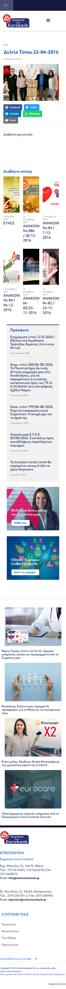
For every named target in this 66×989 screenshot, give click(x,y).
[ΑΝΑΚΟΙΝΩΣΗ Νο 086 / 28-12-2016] (31, 194)
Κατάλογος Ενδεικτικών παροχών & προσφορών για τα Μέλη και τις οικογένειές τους (31, 709)
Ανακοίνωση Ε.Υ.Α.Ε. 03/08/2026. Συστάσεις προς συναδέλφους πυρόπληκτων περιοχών (32, 440)
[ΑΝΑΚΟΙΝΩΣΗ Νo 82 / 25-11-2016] (51, 267)
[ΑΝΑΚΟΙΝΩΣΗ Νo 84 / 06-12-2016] (11, 267)
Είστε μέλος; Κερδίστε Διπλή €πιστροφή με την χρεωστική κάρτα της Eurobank (30, 763)
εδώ (29, 134)
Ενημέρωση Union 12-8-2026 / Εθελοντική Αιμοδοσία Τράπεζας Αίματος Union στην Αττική (32, 342)
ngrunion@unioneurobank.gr (27, 899)
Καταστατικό (10, 931)
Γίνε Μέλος (9, 938)
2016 (5, 45)
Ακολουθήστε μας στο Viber (15, 958)
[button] (48, 20)
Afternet (62, 984)
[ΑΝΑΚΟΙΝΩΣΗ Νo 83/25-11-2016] (31, 267)
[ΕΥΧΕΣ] (11, 194)
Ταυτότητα (9, 924)
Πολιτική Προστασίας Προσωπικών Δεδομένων (41, 974)
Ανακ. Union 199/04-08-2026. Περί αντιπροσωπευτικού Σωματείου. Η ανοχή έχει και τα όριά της (31, 412)
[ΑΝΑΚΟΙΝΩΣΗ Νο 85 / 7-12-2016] (51, 194)
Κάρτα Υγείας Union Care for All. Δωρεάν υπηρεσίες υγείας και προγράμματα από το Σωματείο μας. (30, 654)
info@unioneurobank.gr (23, 878)
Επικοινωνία (10, 944)
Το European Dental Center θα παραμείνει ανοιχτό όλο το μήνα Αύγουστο (30, 465)
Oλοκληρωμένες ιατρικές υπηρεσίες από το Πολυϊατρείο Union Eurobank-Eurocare (30, 815)
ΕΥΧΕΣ (9, 223)
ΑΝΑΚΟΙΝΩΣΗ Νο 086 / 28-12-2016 (35, 233)
